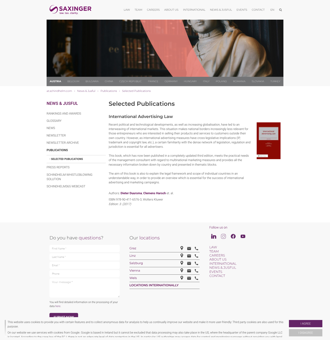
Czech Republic (130, 81)
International (222, 264)
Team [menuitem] (138, 9)
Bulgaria (92, 81)
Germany (171, 81)
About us (217, 259)
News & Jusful (62, 103)
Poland (221, 81)
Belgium (73, 81)
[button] (287, 328)
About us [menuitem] (171, 9)
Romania (239, 81)
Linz (132, 256)
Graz (132, 248)
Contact (217, 276)
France (153, 81)
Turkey (275, 81)
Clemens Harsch (154, 193)
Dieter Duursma (131, 193)
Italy (206, 81)
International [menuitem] (194, 9)
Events (215, 272)
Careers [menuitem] (153, 9)
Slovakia (258, 81)
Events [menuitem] (242, 9)
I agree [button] (306, 323)
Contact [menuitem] (258, 9)
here (58, 306)
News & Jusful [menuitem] (221, 9)
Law (213, 247)
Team (214, 251)
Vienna (134, 271)
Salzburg (136, 263)
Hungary (190, 81)
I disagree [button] (305, 332)
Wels (133, 278)
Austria (55, 81)
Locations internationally (154, 285)
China (109, 81)
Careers (217, 255)
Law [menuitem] (127, 9)
